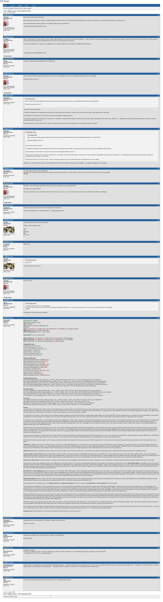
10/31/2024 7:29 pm (8, 300)
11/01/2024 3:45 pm (8, 518)
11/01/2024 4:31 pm (8, 533)
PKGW (5, 61)
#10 (159, 220)
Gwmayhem (7, 97)
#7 (159, 168)
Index (5, 5)
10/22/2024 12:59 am (8, 37)
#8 (159, 183)
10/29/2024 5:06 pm (8, 183)
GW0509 (6, 222)
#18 (159, 547)
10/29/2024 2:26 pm (8, 95)
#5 (159, 95)
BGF (5, 579)
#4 (159, 73)
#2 (159, 37)
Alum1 (5, 302)
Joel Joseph (7, 170)
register (29, 8)
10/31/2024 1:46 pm (8, 278)
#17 (159, 533)
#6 (159, 128)
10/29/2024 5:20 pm (8, 205)
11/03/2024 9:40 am (8, 577)
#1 (159, 15)
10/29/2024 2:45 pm (8, 128)
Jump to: (6, 596)
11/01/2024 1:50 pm (8, 318)
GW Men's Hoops (12, 11)
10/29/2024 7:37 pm (8, 256)
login (24, 8)
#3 (159, 58)
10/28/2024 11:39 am (8, 58)
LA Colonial (7, 244)
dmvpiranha (7, 320)
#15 (159, 318)
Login (34, 5)
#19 (159, 562)
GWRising (6, 131)
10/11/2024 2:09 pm (8, 15)
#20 (159, 577)
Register (20, 5)
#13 (159, 278)
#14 (159, 300)
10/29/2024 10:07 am (8, 73)
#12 (159, 256)
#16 (159, 518)
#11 (159, 241)
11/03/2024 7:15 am (8, 562)
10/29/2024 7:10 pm (8, 220)
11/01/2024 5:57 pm (8, 547)
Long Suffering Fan (9, 564)
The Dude (6, 17)
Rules (26, 5)
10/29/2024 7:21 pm (8, 241)
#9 (159, 205)
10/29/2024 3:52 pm (8, 168)
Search (12, 5)
